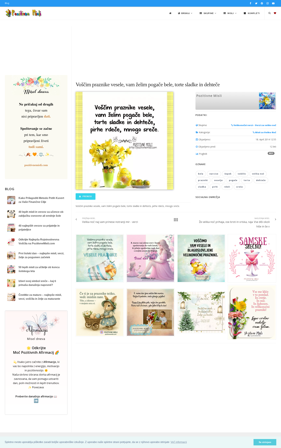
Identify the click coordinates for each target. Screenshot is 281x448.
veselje (218, 180)
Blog (7, 3)
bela (200, 173)
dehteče (261, 180)
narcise (213, 173)
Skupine (208, 13)
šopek (228, 173)
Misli (231, 13)
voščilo (242, 173)
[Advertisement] (140, 50)
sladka (202, 186)
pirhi (215, 186)
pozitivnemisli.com (36, 165)
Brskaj (185, 13)
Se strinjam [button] (265, 442)
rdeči (227, 186)
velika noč (258, 173)
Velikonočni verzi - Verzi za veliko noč (254, 125)
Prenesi (87, 196)
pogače (233, 180)
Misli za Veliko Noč (265, 132)
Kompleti (253, 13)
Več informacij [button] (179, 442)
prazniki (203, 180)
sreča (239, 186)
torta (247, 180)
